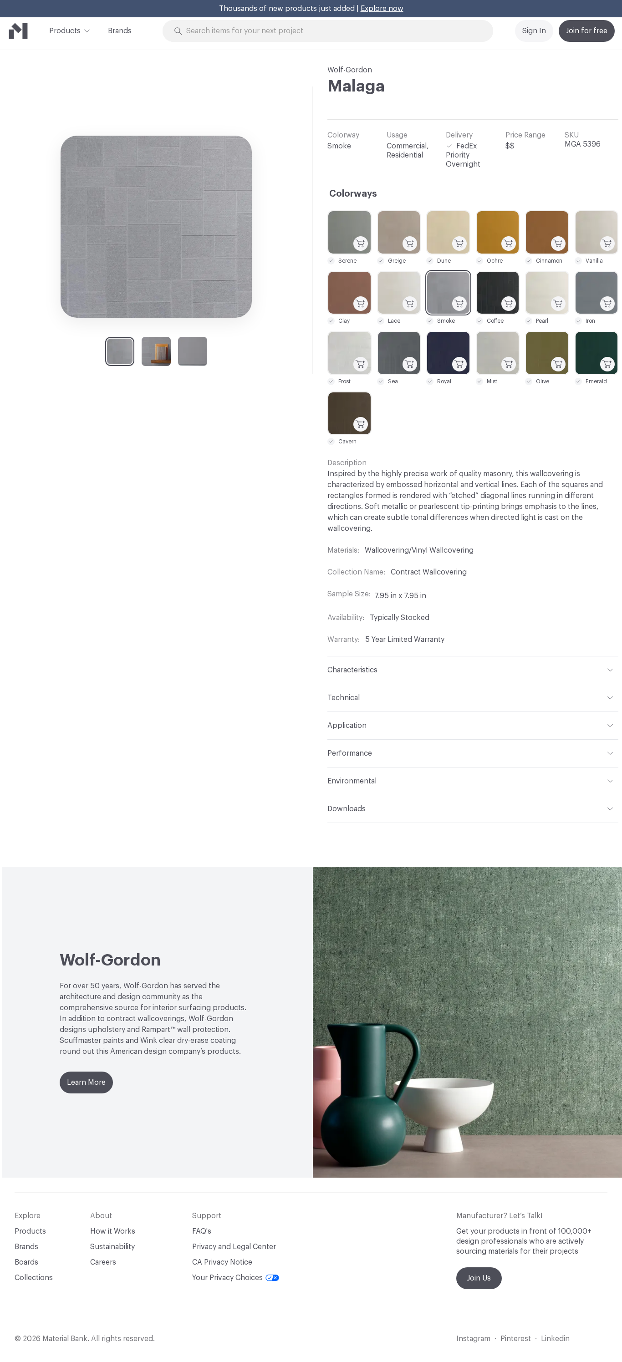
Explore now (382, 8)
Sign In (534, 31)
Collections (34, 1277)
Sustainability (112, 1246)
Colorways (353, 193)
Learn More (86, 1082)
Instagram (473, 1338)
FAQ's (201, 1231)
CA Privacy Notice (222, 1262)
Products (65, 31)
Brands (120, 31)
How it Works (112, 1231)
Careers (103, 1262)
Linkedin (555, 1338)
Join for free (586, 31)
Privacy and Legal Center (234, 1246)
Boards (26, 1262)
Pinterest (515, 1338)
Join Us (479, 1278)
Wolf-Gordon (349, 70)
